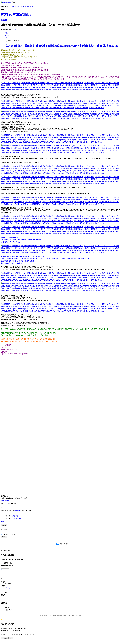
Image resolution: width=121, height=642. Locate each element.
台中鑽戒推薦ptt (48, 486)
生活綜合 (16, 29)
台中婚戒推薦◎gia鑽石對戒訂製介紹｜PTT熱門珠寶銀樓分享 (21, 440)
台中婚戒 (61, 79)
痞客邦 (16, 511)
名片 (6, 37)
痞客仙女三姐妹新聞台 (16, 14)
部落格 (7, 35)
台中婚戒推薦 (46, 481)
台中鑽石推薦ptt (25, 486)
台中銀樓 (22, 50)
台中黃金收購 (94, 488)
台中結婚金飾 (85, 481)
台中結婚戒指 (76, 481)
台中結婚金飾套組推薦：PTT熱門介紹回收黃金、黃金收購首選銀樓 (23, 449)
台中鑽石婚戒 (45, 483)
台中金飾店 (17, 481)
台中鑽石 (9, 483)
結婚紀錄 (15, 516)
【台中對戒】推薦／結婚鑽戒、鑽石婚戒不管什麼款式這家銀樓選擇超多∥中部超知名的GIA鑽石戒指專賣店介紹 (61, 45)
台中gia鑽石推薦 (102, 483)
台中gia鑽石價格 (113, 483)
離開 (11, 638)
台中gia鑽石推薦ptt (37, 486)
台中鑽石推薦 (16, 483)
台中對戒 (11, 237)
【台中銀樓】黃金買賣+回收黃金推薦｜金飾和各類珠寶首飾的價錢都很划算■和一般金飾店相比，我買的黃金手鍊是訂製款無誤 (43, 458)
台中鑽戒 (22, 256)
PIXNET (46, 615)
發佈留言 (4, 537)
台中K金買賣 (11, 488)
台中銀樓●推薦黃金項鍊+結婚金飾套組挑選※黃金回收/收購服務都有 (24, 451)
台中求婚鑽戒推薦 (72, 483)
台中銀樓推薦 (101, 481)
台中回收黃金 (102, 486)
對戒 (41, 77)
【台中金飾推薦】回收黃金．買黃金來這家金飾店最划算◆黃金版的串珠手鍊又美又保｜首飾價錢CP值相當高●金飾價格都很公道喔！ (45, 469)
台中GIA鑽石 (52, 74)
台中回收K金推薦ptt (36, 488)
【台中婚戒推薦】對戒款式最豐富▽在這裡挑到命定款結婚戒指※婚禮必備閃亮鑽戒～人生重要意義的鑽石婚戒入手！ (40, 463)
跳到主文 (4, 20)
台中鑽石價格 (26, 483)
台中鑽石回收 (14, 486)
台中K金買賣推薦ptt (64, 488)
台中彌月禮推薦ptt (73, 486)
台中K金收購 (104, 488)
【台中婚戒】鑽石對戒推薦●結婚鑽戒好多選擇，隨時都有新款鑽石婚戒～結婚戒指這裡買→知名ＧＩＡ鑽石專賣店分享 (40, 460)
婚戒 (32, 50)
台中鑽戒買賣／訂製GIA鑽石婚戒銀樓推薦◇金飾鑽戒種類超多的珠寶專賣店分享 (28, 442)
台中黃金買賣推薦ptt (50, 488)
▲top (2, 521)
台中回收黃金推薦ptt (23, 488)
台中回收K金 (112, 486)
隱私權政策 (71, 615)
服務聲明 (78, 615)
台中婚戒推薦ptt (56, 481)
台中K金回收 (44, 341)
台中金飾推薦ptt (36, 481)
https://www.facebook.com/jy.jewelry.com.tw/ (14, 354)
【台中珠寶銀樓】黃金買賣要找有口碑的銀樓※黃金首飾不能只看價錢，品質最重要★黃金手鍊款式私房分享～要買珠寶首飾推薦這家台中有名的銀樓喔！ (52, 467)
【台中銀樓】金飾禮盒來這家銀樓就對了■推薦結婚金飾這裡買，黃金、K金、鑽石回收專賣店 (32, 447)
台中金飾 (14, 341)
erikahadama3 (5, 500)
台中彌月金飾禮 (92, 486)
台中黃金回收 (34, 341)
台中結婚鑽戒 (82, 483)
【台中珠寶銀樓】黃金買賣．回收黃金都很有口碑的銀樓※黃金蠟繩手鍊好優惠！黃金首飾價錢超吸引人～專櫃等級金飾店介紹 (43, 472)
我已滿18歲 (5, 638)
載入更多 (4, 525)
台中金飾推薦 (26, 481)
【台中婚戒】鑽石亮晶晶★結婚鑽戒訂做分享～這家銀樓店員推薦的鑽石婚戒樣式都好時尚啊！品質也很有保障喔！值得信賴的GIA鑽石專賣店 (48, 474)
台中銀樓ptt (110, 481)
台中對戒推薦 (66, 481)
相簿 (6, 33)
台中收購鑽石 (5, 486)
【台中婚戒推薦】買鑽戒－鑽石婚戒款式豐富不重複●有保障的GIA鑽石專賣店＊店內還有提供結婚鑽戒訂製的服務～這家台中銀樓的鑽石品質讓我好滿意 (52, 456)
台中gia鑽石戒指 (30, 490)
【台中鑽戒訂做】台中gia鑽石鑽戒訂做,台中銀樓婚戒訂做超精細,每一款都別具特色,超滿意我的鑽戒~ (34, 453)
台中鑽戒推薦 (60, 483)
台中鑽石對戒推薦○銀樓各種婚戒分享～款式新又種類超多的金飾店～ (24, 444)
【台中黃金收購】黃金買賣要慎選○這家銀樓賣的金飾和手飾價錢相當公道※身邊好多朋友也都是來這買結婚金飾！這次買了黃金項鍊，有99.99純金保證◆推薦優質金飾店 (57, 465)
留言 (20, 511)
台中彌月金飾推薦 (60, 486)
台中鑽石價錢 (35, 483)
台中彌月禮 (83, 486)
